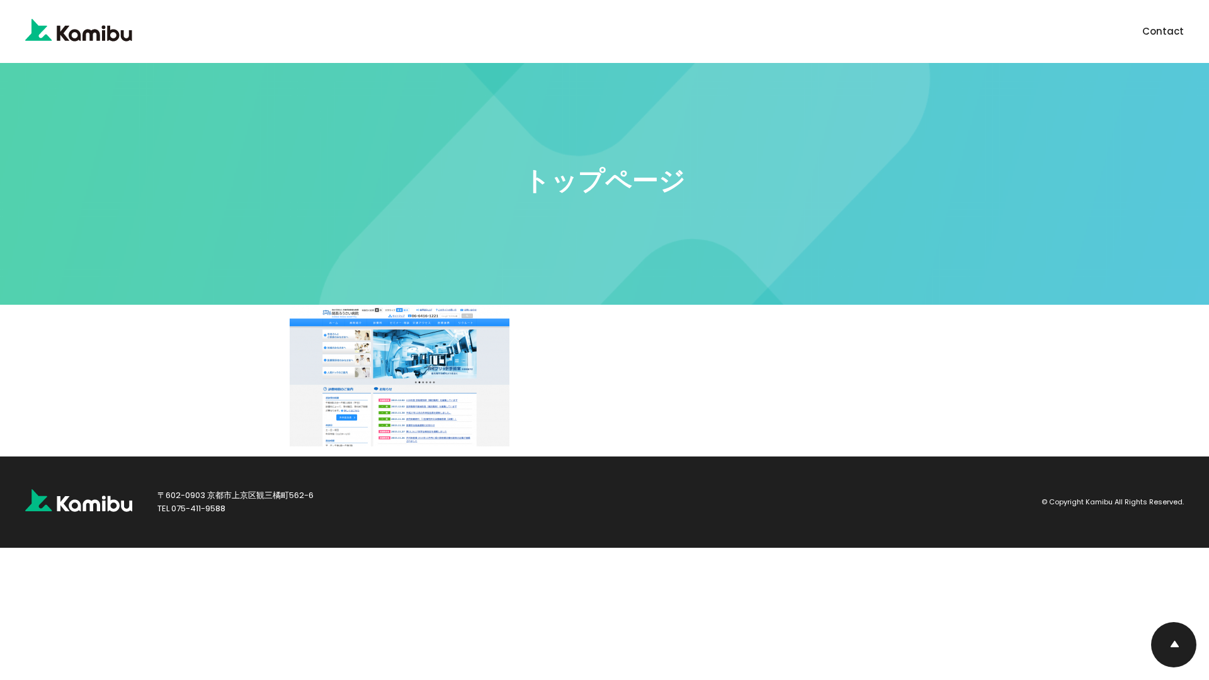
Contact (1163, 31)
